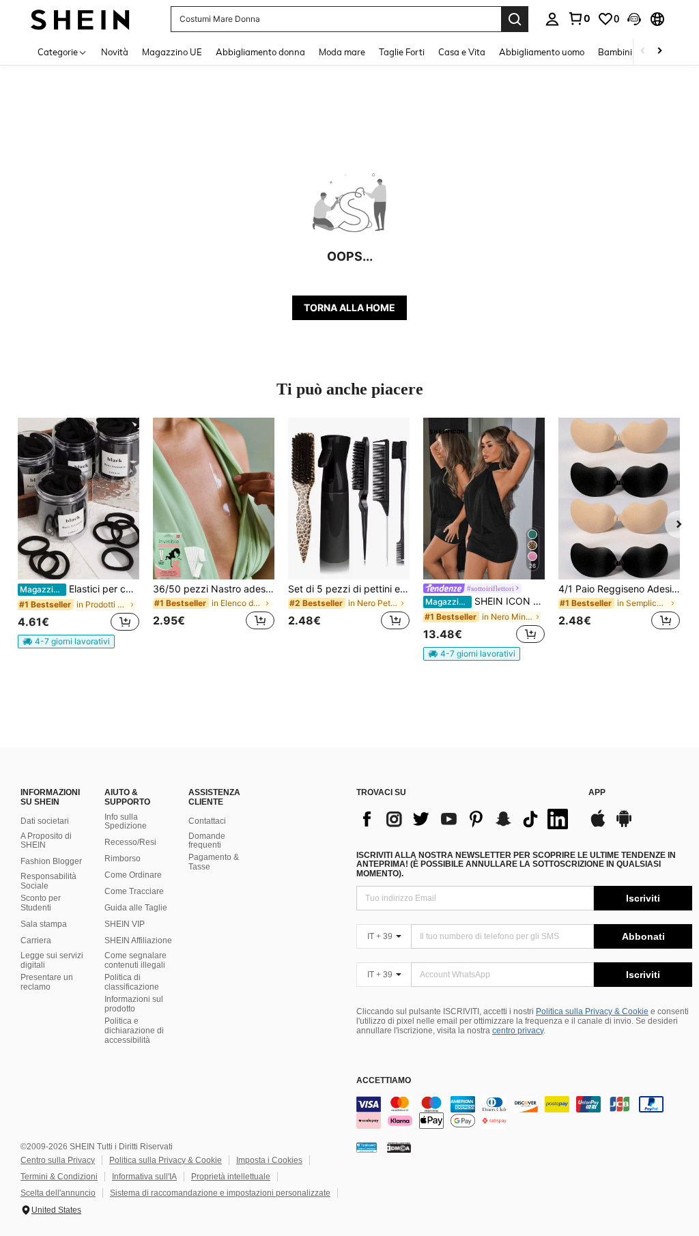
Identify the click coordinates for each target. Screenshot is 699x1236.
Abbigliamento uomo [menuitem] (541, 51)
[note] (66, 641)
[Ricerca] (514, 19)
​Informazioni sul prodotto (133, 1004)
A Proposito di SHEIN (46, 840)
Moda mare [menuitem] (342, 51)
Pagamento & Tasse (213, 862)
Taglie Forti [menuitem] (402, 51)
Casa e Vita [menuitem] (461, 51)
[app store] (598, 825)
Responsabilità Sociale (48, 881)
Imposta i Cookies (269, 1160)
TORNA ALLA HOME (349, 307)
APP (596, 792)
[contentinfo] (524, 1112)
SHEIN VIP (124, 924)
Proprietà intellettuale (230, 1176)
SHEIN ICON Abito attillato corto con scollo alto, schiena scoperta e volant (485, 601)
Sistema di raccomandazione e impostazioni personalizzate (220, 1193)
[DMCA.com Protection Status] (399, 1147)
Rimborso (122, 858)
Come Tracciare (134, 891)
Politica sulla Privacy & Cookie (592, 1011)
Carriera (35, 940)
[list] (465, 819)
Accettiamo (383, 1080)
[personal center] (552, 19)
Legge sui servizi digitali (51, 960)
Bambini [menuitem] (615, 51)
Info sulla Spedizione (125, 821)
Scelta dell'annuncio (58, 1193)
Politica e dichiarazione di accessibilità (134, 1030)
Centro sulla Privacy (57, 1160)
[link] (578, 18)
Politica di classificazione (131, 982)
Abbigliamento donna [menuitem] (260, 51)
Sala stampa (43, 924)
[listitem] (78, 533)
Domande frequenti (206, 840)
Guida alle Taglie (135, 907)
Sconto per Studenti (40, 902)
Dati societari (44, 821)
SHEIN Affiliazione (138, 940)
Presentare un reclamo (46, 982)
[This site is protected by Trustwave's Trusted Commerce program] (366, 1147)
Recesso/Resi (130, 842)
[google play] (623, 825)
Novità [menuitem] (114, 51)
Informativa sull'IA (144, 1176)
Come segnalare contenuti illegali (135, 960)
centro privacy (517, 1030)
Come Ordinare (133, 875)
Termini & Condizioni (59, 1176)
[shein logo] (80, 19)
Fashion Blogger (51, 861)
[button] (634, 19)
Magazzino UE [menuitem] (172, 51)
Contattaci (207, 821)
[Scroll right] (659, 51)
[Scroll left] (643, 51)
